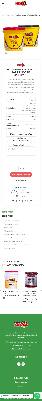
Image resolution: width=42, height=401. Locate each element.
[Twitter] (19, 200)
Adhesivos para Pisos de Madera (28, 15)
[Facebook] (16, 200)
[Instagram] (23, 364)
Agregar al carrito (21, 174)
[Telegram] (31, 200)
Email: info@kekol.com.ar (22, 349)
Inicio (3, 15)
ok (25, 196)
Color (20, 154)
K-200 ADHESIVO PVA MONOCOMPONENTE (11, 295)
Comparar (22, 180)
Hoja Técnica (21, 138)
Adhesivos (10, 15)
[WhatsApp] (28, 200)
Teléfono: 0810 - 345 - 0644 (22, 346)
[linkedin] (25, 200)
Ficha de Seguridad (21, 140)
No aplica (32, 116)
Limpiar (21, 163)
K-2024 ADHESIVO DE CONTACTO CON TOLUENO (30, 294)
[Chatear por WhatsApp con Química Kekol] (37, 396)
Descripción (7, 212)
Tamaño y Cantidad (20, 145)
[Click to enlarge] (6, 52)
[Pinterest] (22, 200)
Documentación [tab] (21, 134)
